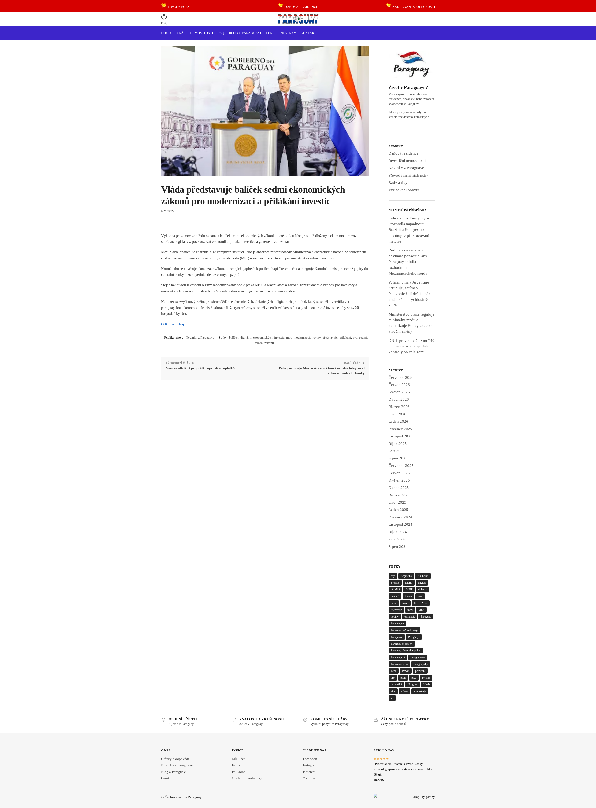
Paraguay (426, 616)
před (413, 677)
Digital (422, 582)
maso (405, 603)
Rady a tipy (398, 182)
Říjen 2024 (398, 532)
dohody (422, 589)
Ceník (165, 778)
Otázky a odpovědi (175, 759)
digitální (245, 337)
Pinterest (309, 772)
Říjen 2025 (398, 443)
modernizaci (302, 337)
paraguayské (418, 657)
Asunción (423, 576)
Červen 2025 (399, 473)
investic (279, 337)
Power (405, 671)
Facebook (310, 759)
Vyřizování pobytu (404, 190)
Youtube (309, 778)
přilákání (345, 337)
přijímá (426, 677)
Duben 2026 (399, 399)
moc (289, 337)
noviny (316, 337)
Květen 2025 (399, 480)
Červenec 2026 (401, 377)
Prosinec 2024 (400, 517)
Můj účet (238, 759)
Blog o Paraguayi (173, 772)
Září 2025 (397, 451)
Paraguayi (413, 637)
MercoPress (420, 603)
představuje (329, 337)
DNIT (409, 589)
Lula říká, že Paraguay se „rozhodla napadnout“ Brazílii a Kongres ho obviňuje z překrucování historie (409, 230)
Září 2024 (397, 539)
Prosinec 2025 (400, 429)
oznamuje (409, 616)
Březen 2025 (399, 495)
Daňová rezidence (403, 153)
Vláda (259, 343)
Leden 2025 (398, 509)
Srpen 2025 (398, 458)
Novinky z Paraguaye (200, 337)
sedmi (363, 337)
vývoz (404, 691)
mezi (410, 609)
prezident (420, 671)
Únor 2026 (397, 414)
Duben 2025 (399, 487)
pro (355, 337)
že (392, 698)
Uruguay (413, 684)
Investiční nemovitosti (407, 160)
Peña (393, 671)
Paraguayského (399, 664)
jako (420, 596)
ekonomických (262, 337)
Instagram (310, 765)
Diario (408, 582)
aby (393, 576)
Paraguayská (398, 657)
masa (393, 603)
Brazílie (395, 582)
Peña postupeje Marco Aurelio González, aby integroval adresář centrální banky (322, 370)
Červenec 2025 (401, 465)
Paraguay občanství (401, 643)
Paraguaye (396, 637)
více (393, 691)
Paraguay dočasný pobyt (404, 630)
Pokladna (238, 772)
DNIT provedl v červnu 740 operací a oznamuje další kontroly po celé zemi (411, 346)
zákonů (269, 343)
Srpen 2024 (398, 546)
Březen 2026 (399, 406)
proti (403, 677)
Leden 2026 (398, 421)
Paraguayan (397, 623)
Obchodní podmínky (247, 778)
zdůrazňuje (420, 691)
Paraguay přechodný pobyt (406, 650)
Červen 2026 (399, 384)
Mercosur (396, 609)
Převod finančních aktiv (408, 175)
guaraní (395, 596)
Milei (421, 609)
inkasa (408, 596)
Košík (236, 765)
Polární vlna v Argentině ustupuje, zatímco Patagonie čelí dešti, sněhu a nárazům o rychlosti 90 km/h (411, 294)
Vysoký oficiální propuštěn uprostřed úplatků (200, 368)
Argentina (406, 576)
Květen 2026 (399, 392)
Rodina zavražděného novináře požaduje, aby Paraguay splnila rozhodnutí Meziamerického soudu (408, 262)
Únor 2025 (397, 502)
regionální (396, 684)
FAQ (164, 23)
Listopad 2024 (400, 524)
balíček (233, 337)
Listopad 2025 (400, 436)
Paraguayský (421, 664)
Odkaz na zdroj (172, 324)
